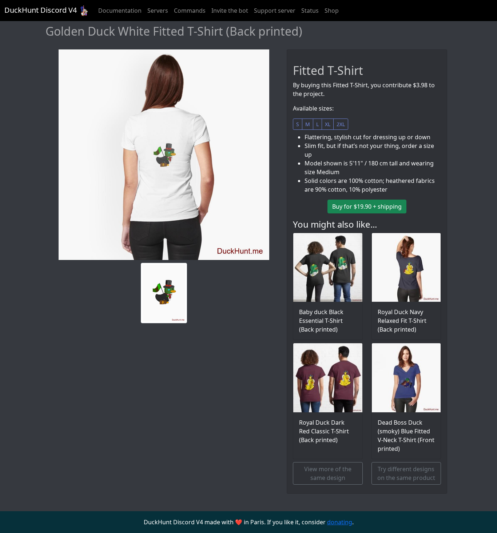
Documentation (120, 11)
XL (327, 124)
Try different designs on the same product (406, 473)
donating (339, 522)
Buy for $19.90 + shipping (367, 207)
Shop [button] (332, 11)
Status (310, 11)
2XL (341, 124)
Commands (190, 11)
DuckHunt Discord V (40, 10)
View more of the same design (327, 473)
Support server (274, 11)
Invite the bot (229, 11)
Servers (157, 11)
